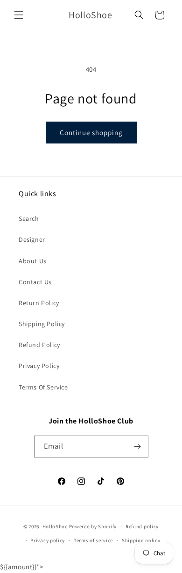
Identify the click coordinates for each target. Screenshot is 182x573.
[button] (18, 15)
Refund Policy (39, 345)
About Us (33, 261)
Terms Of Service (43, 387)
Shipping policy (141, 540)
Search (29, 218)
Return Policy (39, 303)
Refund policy (142, 526)
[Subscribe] (137, 446)
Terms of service (93, 540)
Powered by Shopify (93, 526)
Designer (32, 239)
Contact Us (35, 282)
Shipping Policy (42, 324)
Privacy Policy (39, 366)
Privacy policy (47, 540)
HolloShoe (55, 526)
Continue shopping (91, 132)
